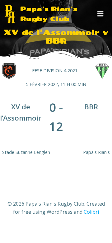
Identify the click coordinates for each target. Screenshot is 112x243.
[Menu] (100, 14)
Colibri (91, 211)
